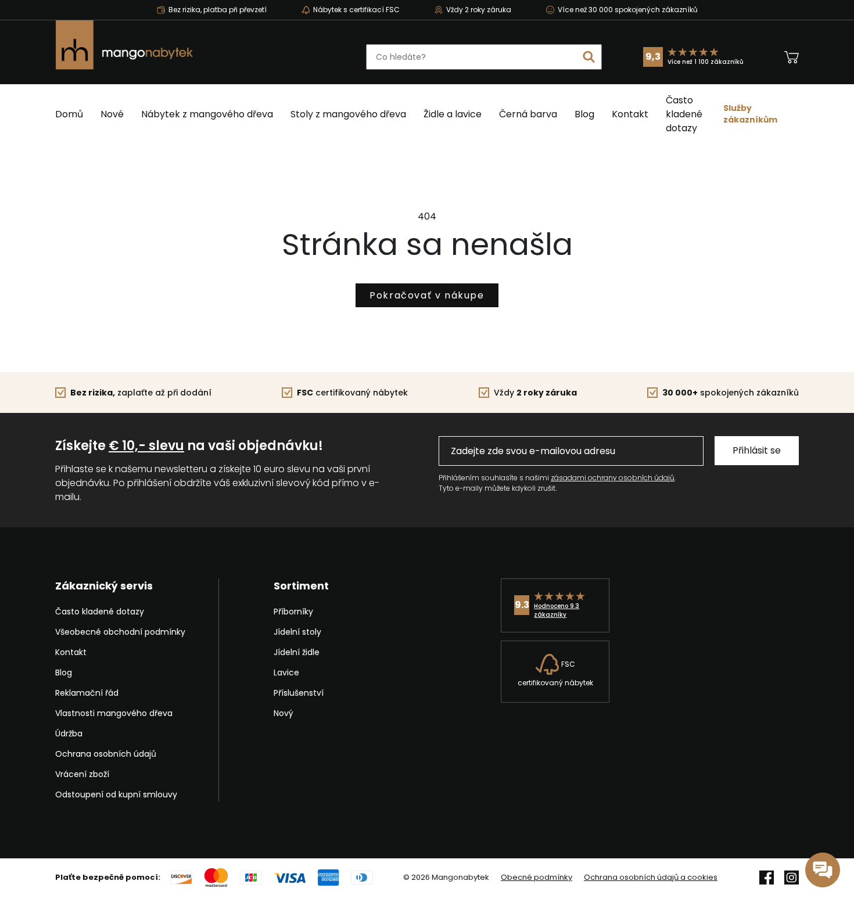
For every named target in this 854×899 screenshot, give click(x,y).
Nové (112, 114)
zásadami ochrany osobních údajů (612, 478)
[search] (589, 56)
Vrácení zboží (82, 774)
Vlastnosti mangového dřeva (114, 713)
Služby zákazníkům (750, 113)
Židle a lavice (453, 114)
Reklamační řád (87, 693)
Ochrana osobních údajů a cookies (650, 877)
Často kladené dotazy (684, 114)
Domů (69, 114)
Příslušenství (299, 693)
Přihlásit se (757, 450)
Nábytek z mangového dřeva (207, 114)
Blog (584, 114)
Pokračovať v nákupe (426, 295)
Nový (283, 713)
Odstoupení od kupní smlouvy (116, 794)
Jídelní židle (297, 652)
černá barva (528, 114)
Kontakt (630, 114)
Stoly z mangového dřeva (348, 114)
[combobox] (484, 57)
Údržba (68, 733)
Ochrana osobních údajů (105, 754)
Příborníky (293, 611)
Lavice (286, 672)
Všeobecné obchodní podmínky (120, 632)
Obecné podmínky (536, 877)
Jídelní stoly (297, 632)
